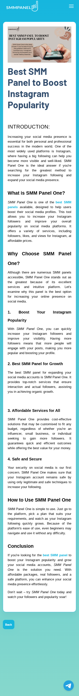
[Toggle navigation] (71, 6)
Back (8, 624)
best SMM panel (55, 555)
